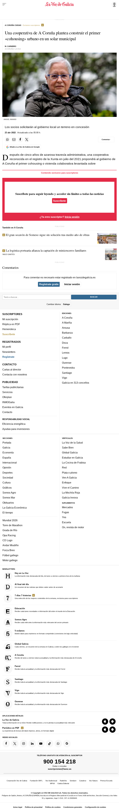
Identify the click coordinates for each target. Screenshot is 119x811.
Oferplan (7, 397)
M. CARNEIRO (10, 46)
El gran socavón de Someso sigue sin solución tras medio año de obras (47, 235)
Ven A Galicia (69, 477)
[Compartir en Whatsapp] (7, 139)
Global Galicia (70, 452)
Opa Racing (9, 535)
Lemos (65, 352)
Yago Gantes (8, 254)
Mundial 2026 (10, 520)
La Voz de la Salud (72, 442)
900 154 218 (59, 761)
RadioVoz (63, 781)
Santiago (67, 372)
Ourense (66, 362)
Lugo (65, 357)
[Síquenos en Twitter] (15, 743)
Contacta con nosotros (14, 374)
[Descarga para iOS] (105, 721)
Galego (66, 304)
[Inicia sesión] (114, 4)
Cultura (6, 482)
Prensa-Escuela (106, 781)
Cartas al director (11, 369)
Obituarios (8, 502)
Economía (8, 452)
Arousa (66, 327)
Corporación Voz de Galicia (17, 781)
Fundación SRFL (36, 781)
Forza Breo (8, 550)
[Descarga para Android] (112, 721)
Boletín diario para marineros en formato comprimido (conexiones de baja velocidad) (46, 632)
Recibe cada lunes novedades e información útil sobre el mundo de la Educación (45, 609)
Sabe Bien (68, 447)
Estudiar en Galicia (72, 457)
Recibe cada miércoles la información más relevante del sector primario (41, 620)
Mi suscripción (10, 319)
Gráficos (7, 487)
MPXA (52, 783)
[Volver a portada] (59, 4)
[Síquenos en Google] (67, 743)
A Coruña (67, 317)
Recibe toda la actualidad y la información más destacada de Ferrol (40, 667)
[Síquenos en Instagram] (23, 743)
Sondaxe (73, 781)
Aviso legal (17, 807)
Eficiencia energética (13, 423)
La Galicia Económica (14, 507)
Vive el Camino (70, 487)
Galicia (6, 447)
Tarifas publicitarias (13, 387)
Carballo (66, 337)
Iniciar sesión (72, 284)
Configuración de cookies (95, 807)
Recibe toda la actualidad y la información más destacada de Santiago (41, 680)
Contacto (7, 412)
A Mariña (67, 322)
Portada (6, 442)
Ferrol (65, 347)
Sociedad (7, 477)
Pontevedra (68, 367)
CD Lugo (7, 540)
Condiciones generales (72, 807)
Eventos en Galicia (12, 407)
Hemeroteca (9, 329)
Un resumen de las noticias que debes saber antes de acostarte (39, 585)
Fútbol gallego (10, 555)
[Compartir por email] (14, 139)
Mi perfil (6, 346)
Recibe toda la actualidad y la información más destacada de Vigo (39, 691)
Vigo (64, 377)
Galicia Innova (70, 497)
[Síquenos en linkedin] (32, 743)
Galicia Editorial (63, 783)
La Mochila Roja (71, 492)
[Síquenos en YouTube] (41, 743)
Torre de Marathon (12, 525)
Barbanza (67, 332)
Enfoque (66, 482)
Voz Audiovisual (51, 781)
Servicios (7, 392)
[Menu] (4, 4)
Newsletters (8, 351)
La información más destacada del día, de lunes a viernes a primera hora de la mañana (47, 574)
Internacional (9, 462)
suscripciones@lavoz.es (59, 769)
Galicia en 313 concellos (75, 382)
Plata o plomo (69, 472)
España (6, 457)
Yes (64, 517)
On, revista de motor (73, 527)
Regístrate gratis (49, 284)
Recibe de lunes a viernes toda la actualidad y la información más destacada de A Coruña (48, 656)
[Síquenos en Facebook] (6, 743)
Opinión (6, 467)
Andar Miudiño (10, 545)
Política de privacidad (33, 807)
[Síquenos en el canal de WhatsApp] (58, 743)
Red (64, 467)
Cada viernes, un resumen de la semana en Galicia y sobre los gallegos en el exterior (47, 645)
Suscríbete (59, 200)
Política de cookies (53, 807)
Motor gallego (10, 560)
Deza (65, 342)
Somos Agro (9, 492)
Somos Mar (8, 497)
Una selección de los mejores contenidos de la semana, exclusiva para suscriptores (46, 596)
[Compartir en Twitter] (26, 139)
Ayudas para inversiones (16, 429)
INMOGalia (8, 402)
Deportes (7, 472)
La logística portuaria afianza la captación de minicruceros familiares (46, 250)
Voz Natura (93, 781)
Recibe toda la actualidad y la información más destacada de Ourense (41, 702)
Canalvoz (82, 781)
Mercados (67, 507)
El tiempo (7, 512)
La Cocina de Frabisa (74, 462)
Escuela (66, 522)
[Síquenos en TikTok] (49, 743)
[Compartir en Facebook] (20, 139)
